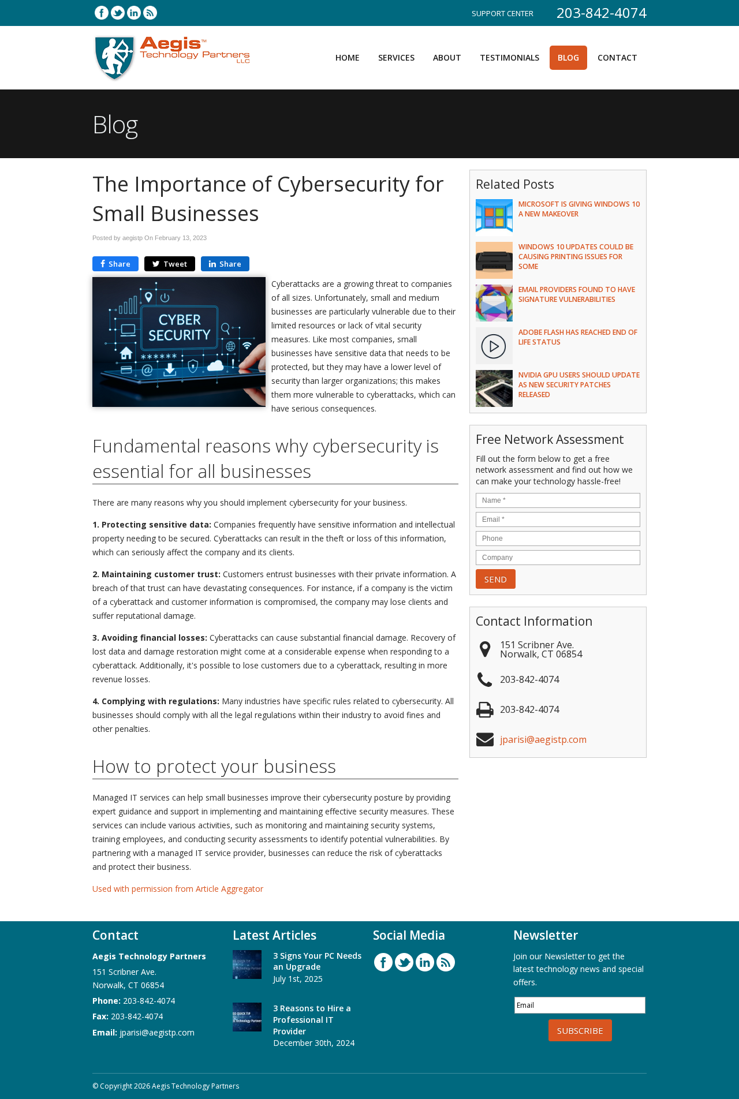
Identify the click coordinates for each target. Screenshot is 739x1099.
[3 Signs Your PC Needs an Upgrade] (247, 966)
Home (347, 57)
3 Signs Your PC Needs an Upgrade (317, 961)
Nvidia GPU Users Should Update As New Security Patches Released (579, 384)
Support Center (502, 13)
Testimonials (509, 57)
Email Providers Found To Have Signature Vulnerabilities (576, 294)
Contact (617, 57)
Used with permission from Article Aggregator (177, 888)
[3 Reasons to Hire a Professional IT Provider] (247, 1019)
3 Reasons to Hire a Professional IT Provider (312, 1019)
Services (396, 57)
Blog (568, 57)
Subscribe (580, 1030)
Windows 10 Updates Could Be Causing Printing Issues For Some (575, 256)
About (447, 57)
